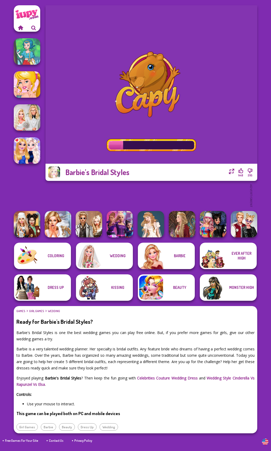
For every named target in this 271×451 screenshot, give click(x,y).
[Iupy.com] (20, 28)
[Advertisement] (151, 195)
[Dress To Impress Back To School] (27, 224)
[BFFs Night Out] (27, 150)
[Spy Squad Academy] (120, 224)
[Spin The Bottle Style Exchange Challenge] (213, 224)
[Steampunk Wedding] (89, 224)
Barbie (48, 427)
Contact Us (56, 441)
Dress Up (87, 427)
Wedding (54, 311)
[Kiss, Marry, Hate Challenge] (244, 224)
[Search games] (33, 28)
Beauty (67, 427)
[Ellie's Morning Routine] (27, 84)
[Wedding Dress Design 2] (151, 224)
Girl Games (36, 311)
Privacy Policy (83, 441)
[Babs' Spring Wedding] (27, 117)
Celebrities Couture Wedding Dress (167, 377)
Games (20, 311)
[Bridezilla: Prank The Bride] (58, 224)
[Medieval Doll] (182, 224)
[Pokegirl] (27, 51)
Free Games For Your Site (21, 441)
